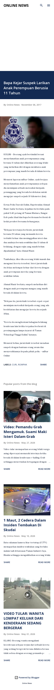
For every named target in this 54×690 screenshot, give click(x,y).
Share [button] (43, 364)
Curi (14, 364)
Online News (16, 5)
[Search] (41, 5)
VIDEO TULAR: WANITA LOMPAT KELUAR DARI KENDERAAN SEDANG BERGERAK (24, 620)
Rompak (22, 364)
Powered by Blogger (28, 677)
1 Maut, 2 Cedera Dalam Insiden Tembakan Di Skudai (25, 525)
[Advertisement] (27, 42)
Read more (44, 468)
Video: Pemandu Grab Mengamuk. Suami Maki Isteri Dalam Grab (25, 431)
